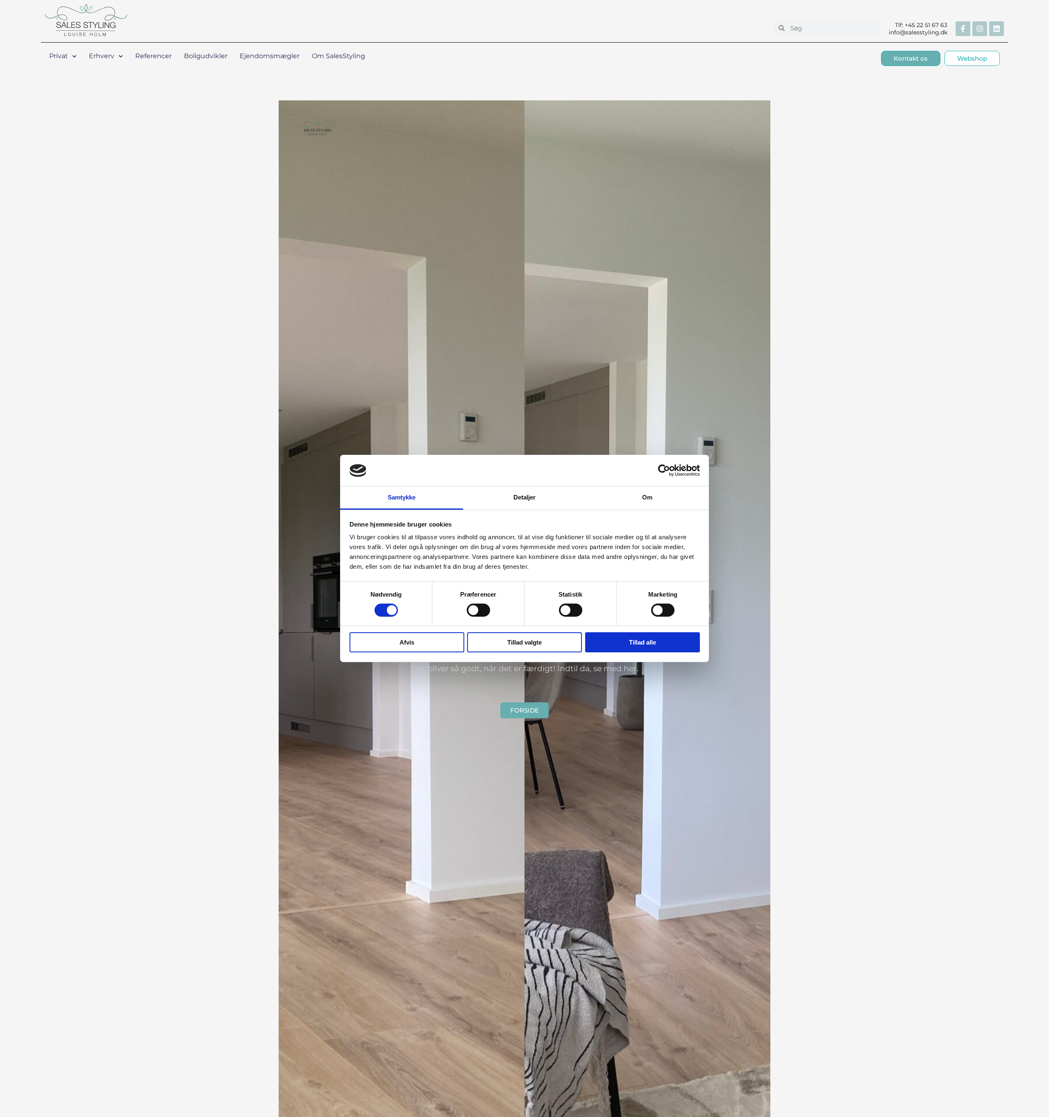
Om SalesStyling (338, 56)
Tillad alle (642, 642)
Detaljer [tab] (524, 497)
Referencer (153, 56)
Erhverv (101, 56)
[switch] (478, 610)
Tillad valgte (524, 642)
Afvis (407, 642)
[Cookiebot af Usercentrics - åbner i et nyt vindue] (664, 470)
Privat (58, 56)
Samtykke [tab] (402, 497)
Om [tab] (647, 497)
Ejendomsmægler (270, 56)
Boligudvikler (205, 56)
